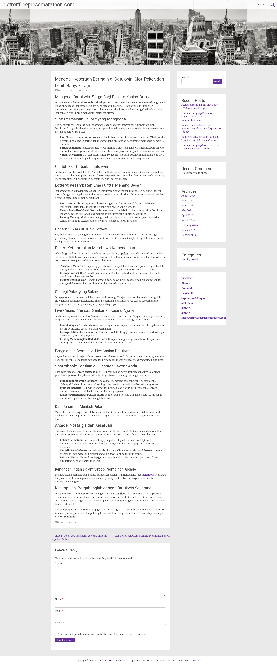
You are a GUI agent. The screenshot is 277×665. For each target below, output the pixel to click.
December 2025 (190, 234)
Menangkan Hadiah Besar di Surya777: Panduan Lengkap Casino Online (201, 128)
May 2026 (187, 210)
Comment (61, 563)
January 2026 (188, 230)
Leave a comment (67, 522)
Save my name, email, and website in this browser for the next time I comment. (102, 634)
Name (59, 599)
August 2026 (188, 195)
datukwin (148, 474)
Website (59, 622)
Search (185, 77)
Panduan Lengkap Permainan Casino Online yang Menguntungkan (198, 116)
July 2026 (186, 200)
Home (261, 4)
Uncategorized (189, 259)
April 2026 (187, 215)
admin (85, 90)
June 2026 (187, 205)
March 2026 (188, 220)
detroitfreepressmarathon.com (39, 5)
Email (59, 610)
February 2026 (189, 225)
